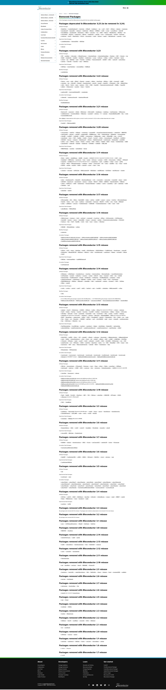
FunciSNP (91, 311)
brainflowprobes (113, 112)
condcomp (86, 368)
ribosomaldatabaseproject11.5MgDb (111, 300)
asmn (62, 524)
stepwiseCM (104, 442)
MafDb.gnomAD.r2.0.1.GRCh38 (68, 380)
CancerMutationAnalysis (116, 274)
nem (121, 341)
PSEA (93, 141)
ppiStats (99, 220)
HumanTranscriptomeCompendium (105, 132)
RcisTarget (122, 34)
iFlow (86, 544)
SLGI (87, 221)
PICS (87, 85)
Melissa (106, 32)
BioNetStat (113, 134)
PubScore (63, 221)
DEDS (102, 341)
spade (87, 498)
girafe (72, 81)
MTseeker (70, 341)
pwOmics (72, 134)
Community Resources (88, 675)
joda (94, 313)
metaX (113, 497)
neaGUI (123, 497)
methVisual (84, 315)
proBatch (99, 183)
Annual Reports (44, 23)
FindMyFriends (108, 250)
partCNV (116, 34)
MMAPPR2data (64, 148)
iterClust (69, 139)
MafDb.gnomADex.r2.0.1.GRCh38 (68, 378)
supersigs (119, 36)
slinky (92, 252)
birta (127, 342)
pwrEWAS (112, 163)
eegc (115, 136)
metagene (75, 139)
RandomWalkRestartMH (114, 113)
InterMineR (116, 138)
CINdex (106, 58)
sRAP (106, 339)
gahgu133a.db (64, 482)
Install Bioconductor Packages (111, 669)
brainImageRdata (71, 259)
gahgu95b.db (113, 484)
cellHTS (69, 497)
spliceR (108, 428)
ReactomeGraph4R (96, 59)
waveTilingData (112, 328)
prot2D (89, 413)
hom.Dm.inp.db (80, 355)
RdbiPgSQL (93, 572)
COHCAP (92, 158)
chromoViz (82, 620)
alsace (72, 250)
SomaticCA (81, 498)
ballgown (118, 29)
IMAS (101, 32)
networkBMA (81, 220)
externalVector (69, 544)
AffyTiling (63, 497)
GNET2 (87, 32)
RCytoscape (116, 442)
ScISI (82, 221)
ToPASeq (122, 281)
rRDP (117, 56)
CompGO (72, 275)
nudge (80, 413)
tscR (69, 185)
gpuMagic (67, 56)
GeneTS (69, 620)
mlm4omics (97, 368)
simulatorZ (111, 281)
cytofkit (90, 411)
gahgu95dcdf (106, 485)
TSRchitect (101, 221)
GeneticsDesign (105, 311)
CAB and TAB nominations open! (79, 3)
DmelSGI (63, 123)
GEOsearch (90, 457)
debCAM (121, 30)
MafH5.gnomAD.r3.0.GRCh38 (82, 300)
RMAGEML (85, 565)
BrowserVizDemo (65, 428)
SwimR (62, 254)
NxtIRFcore (69, 183)
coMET (122, 81)
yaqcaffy (68, 283)
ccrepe (107, 30)
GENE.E (84, 457)
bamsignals (124, 29)
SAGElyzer (63, 620)
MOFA (112, 315)
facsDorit (89, 288)
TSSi (89, 395)
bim (62, 627)
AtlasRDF (63, 457)
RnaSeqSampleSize (106, 368)
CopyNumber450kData (66, 462)
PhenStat (82, 59)
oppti (77, 59)
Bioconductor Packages (109, 677)
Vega (109, 344)
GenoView (87, 497)
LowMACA (106, 161)
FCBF (74, 138)
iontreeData (64, 418)
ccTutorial (63, 170)
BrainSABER (81, 200)
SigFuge (100, 36)
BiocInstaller (71, 411)
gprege (75, 220)
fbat (78, 586)
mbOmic (63, 163)
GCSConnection (110, 218)
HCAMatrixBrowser (104, 277)
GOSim (101, 138)
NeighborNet (115, 139)
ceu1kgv (68, 288)
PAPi (125, 341)
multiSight (84, 163)
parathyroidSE (64, 92)
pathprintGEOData (65, 328)
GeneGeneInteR (87, 83)
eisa (116, 275)
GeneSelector (107, 411)
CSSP (116, 158)
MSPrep (84, 34)
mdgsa (118, 277)
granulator (92, 32)
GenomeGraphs (70, 366)
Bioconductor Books (87, 667)
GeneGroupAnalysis (79, 544)
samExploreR (98, 281)
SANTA (82, 342)
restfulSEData (79, 148)
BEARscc (106, 81)
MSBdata (70, 418)
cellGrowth (91, 341)
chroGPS (98, 341)
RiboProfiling (76, 36)
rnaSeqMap (87, 281)
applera (75, 634)
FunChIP (96, 138)
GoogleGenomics (116, 411)
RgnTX (69, 36)
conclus (108, 200)
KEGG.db (63, 357)
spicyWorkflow (64, 72)
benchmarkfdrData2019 (74, 92)
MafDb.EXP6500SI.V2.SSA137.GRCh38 (106, 357)
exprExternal (71, 641)
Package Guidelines (63, 665)
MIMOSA (106, 181)
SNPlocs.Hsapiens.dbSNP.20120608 (108, 237)
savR (115, 183)
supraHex (77, 86)
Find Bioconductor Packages (110, 667)
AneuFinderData (71, 66)
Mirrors (42, 49)
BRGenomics (122, 112)
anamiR (80, 341)
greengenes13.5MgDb (96, 300)
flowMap (79, 138)
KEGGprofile (64, 252)
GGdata (95, 326)
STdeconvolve (70, 86)
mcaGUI (116, 313)
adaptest (63, 310)
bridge (87, 200)
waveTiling (87, 342)
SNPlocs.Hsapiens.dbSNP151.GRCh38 (108, 239)
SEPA (81, 368)
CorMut (93, 310)
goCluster (88, 641)
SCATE (125, 163)
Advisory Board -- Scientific (47, 17)
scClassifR (119, 252)
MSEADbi (83, 279)
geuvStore (63, 504)
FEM (70, 344)
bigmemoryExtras (96, 274)
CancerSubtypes (121, 134)
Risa (123, 113)
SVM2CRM (106, 395)
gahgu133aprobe (81, 482)
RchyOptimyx (115, 279)
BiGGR (62, 58)
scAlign (63, 203)
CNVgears (78, 132)
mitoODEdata (102, 326)
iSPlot (87, 620)
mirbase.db (63, 97)
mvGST (76, 428)
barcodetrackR (64, 30)
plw (91, 339)
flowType (73, 311)
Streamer (122, 56)
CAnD (77, 218)
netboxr (63, 183)
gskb (93, 288)
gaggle (88, 160)
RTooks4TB (91, 565)
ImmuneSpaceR (108, 138)
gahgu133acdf (72, 482)
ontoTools (73, 565)
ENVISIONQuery (100, 250)
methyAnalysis (76, 279)
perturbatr (93, 220)
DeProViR (73, 83)
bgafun (100, 342)
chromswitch (100, 180)
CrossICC (85, 275)
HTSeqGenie (112, 83)
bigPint (67, 158)
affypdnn (90, 337)
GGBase (112, 311)
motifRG (70, 337)
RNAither (74, 281)
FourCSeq (85, 311)
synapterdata (85, 92)
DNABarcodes (97, 136)
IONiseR (88, 29)
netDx (62, 85)
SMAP (126, 141)
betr (62, 471)
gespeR (99, 83)
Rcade (115, 201)
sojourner (75, 203)
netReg (83, 317)
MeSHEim (96, 457)
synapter (88, 81)
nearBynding (91, 34)
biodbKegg (105, 112)
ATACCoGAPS (91, 112)
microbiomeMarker (75, 113)
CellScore (100, 58)
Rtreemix (82, 81)
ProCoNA (73, 395)
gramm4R (124, 250)
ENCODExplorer (90, 250)
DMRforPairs (71, 160)
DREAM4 (63, 227)
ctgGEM (97, 200)
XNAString (86, 61)
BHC (99, 134)
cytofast (90, 275)
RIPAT (108, 141)
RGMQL (117, 85)
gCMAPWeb (117, 339)
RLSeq (112, 141)
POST (109, 279)
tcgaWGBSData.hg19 (81, 259)
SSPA (116, 281)
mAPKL (121, 161)
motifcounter (78, 34)
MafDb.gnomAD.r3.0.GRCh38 (67, 300)
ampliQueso (64, 411)
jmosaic (108, 497)
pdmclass (108, 457)
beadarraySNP (84, 134)
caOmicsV (83, 218)
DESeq (98, 310)
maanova (85, 181)
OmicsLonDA (97, 163)
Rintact (66, 600)
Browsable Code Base (63, 675)
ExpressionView (64, 277)
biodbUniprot (88, 58)
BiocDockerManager (86, 180)
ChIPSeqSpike (64, 275)
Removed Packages (45, 60)
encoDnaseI (64, 477)
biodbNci (75, 58)
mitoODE (91, 344)
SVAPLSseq (68, 321)
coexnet (103, 200)
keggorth (63, 593)
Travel (94, 165)
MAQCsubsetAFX (113, 288)
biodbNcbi (81, 58)
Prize (62, 319)
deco (120, 158)
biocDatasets (70, 579)
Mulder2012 (109, 326)
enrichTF (120, 136)
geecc (73, 344)
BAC (71, 200)
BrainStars (78, 250)
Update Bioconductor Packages (111, 671)
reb (71, 319)
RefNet (67, 339)
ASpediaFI (77, 180)
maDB (73, 537)
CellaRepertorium (65, 113)
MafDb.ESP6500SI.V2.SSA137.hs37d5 (87, 357)
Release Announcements (46, 57)
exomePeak (112, 366)
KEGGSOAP (92, 544)
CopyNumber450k (71, 457)
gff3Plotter (63, 634)
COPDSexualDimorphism (71, 524)
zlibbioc (93, 81)
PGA (115, 317)
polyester (105, 113)
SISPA (78, 165)
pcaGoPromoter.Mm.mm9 (90, 328)
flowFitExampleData (65, 326)
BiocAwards (43, 26)
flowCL (68, 201)
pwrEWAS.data (101, 170)
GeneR (79, 565)
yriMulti (119, 328)
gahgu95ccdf (81, 485)
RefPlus (98, 141)
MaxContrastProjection (82, 344)
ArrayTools (88, 274)
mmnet (102, 457)
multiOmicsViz (107, 139)
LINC (105, 313)
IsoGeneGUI (89, 201)
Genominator (104, 337)
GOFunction (124, 311)
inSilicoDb (93, 497)
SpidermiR (72, 143)
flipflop (106, 366)
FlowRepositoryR (74, 277)
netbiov (90, 163)
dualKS (83, 250)
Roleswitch (75, 319)
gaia (73, 201)
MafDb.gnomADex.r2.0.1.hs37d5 (68, 382)
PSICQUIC (121, 220)
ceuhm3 (73, 288)
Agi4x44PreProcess (65, 537)
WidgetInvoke (70, 613)
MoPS (96, 344)
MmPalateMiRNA (105, 315)
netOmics (96, 113)
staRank (63, 86)
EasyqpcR (106, 275)
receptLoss (63, 36)
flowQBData (68, 402)
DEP (62, 56)
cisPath (111, 58)
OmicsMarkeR (94, 317)
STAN (126, 183)
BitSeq (75, 200)
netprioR (97, 34)
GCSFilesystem (118, 218)
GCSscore (94, 160)
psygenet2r (71, 112)
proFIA (104, 183)
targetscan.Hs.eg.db (72, 97)
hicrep (75, 313)
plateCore (71, 368)
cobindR (96, 339)
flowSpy (68, 311)
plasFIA (69, 190)
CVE (80, 337)
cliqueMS (63, 136)
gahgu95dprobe (114, 485)
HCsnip (88, 442)
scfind (83, 339)
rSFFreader (113, 395)
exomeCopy (78, 160)
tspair (113, 203)
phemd (77, 141)
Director (63, 81)
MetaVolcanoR (82, 139)
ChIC (94, 180)
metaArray (122, 313)
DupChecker (64, 344)
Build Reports (61, 677)
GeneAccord (70, 181)
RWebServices (69, 498)
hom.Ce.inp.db (72, 355)
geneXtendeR (73, 32)
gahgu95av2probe (104, 484)
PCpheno (99, 279)
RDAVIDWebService (65, 281)
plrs (123, 317)
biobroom (79, 30)
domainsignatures (77, 442)
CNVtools (88, 310)
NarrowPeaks (69, 317)
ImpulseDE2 (88, 313)
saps (113, 457)
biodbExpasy (99, 112)
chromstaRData (80, 66)
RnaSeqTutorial (78, 433)
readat (76, 341)
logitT (100, 161)
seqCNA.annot (116, 170)
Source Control (61, 673)
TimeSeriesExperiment (101, 203)
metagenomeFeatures (66, 279)
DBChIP (96, 275)
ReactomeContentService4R (106, 85)
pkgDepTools (81, 183)
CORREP (82, 136)
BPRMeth (97, 30)
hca (97, 32)
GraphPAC (105, 83)
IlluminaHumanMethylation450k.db (69, 447)
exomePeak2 (64, 138)
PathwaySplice (108, 317)
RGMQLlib (87, 66)
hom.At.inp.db (64, 355)
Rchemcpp (86, 366)
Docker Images (107, 673)
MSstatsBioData (70, 227)
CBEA (111, 81)
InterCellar (81, 29)
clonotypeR (89, 218)
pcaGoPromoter (64, 342)
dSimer (101, 366)
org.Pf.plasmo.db (65, 264)
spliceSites (99, 395)
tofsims (96, 221)
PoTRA (107, 201)
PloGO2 (82, 141)
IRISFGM (63, 139)
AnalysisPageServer (75, 339)
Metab (68, 163)
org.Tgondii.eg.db (110, 487)
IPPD (118, 342)
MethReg (120, 32)
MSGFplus (80, 252)
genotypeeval (78, 181)
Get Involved (44, 43)
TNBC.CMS (104, 143)
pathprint (101, 317)
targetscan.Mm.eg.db (83, 97)
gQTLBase (63, 313)
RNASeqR (121, 201)
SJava (75, 498)
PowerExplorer (102, 344)
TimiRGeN (98, 143)
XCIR (118, 203)
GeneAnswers (117, 250)
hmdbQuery (94, 29)
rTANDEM (82, 319)
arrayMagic (75, 620)
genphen (70, 220)
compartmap (85, 132)
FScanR (90, 138)
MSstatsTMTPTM (72, 252)
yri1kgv (120, 288)
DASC (72, 428)
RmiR (72, 221)
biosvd (122, 342)
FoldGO (85, 138)
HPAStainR (125, 160)
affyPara (63, 250)
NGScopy (93, 395)
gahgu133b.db (90, 482)
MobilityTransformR (97, 139)
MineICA (71, 34)
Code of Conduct (41, 677)
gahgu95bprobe (65, 485)
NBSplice (122, 181)
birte (92, 368)
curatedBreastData (65, 41)
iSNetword (93, 620)
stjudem (123, 170)
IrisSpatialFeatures (65, 413)
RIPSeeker (76, 342)
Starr (62, 321)
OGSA (88, 317)
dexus (101, 275)
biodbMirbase (74, 158)
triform (75, 337)
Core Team (43, 35)
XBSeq (62, 283)
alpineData (63, 190)
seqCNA (74, 165)
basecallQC (72, 30)
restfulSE (77, 134)
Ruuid (110, 572)
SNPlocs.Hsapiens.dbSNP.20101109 (90, 237)
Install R (106, 665)
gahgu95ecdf (64, 487)
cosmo (62, 551)
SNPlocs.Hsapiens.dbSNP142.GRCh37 (89, 239)
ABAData (63, 259)
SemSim (63, 613)
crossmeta (63, 83)
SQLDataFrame (111, 36)
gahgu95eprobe (72, 487)
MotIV (62, 317)
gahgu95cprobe (89, 485)
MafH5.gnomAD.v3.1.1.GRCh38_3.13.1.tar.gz (70, 237)
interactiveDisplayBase (103, 56)
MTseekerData (64, 349)
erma (68, 81)
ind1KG (69, 504)
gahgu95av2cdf (95, 484)
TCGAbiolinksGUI (83, 203)
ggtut (70, 477)
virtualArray (70, 530)
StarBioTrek (84, 143)
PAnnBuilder (95, 428)
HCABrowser (88, 277)
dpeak (103, 136)
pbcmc (84, 413)
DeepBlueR (63, 160)
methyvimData (117, 326)
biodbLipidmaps (105, 134)
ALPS (68, 250)
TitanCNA (69, 61)
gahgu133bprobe (107, 482)
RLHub (85, 148)
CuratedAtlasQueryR (72, 29)
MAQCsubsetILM (85, 170)
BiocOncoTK (64, 112)
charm (91, 366)
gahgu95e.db (123, 485)
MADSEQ (72, 59)
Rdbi (88, 572)
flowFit (62, 311)
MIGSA (101, 181)
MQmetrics (83, 113)
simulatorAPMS (116, 572)
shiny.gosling (88, 36)
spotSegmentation (124, 319)
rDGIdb (77, 112)
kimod (87, 339)
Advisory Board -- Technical (47, 20)
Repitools (112, 56)
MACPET (102, 201)
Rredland (105, 572)
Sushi (91, 221)
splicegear (96, 337)
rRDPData (82, 41)
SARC (109, 59)
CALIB (85, 341)
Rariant (66, 319)
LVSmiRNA (108, 341)
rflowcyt (99, 572)
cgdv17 (78, 288)
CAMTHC (114, 368)
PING (91, 85)
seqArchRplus (122, 59)
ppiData (78, 227)
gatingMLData (64, 208)
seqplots (105, 281)
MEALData (71, 433)
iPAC (118, 83)
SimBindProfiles (119, 141)
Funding (43, 40)
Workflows (85, 671)
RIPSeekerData (73, 349)
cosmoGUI (68, 551)
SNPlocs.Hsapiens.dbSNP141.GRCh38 (70, 239)
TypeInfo (88, 86)
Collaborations (44, 32)
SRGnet (125, 252)
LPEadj (111, 161)
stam (62, 600)
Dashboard (40, 673)
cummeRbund (114, 30)
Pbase (96, 366)
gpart (76, 201)
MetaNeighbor (113, 32)
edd (62, 565)
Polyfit (104, 279)
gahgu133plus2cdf (65, 484)
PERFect (72, 141)
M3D (107, 342)
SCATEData (108, 170)
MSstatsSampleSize (76, 163)
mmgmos (70, 634)
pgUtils (78, 537)
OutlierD (89, 279)
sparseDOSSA (64, 143)
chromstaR (116, 81)
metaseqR (63, 315)
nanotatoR (90, 113)
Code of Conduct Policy (46, 29)
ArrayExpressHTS (70, 180)
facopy (95, 411)
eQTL (62, 293)
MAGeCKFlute (124, 83)
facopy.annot (71, 373)
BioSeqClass (75, 310)
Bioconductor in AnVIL (109, 675)
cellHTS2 (72, 132)
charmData (63, 373)
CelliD (102, 30)
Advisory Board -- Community (47, 14)
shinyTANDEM (99, 319)
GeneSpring (64, 572)
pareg (76, 85)
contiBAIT (69, 136)
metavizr (90, 181)
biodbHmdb (68, 58)
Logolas (110, 313)
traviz (80, 61)
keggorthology (76, 593)
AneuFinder (99, 81)
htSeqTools (79, 395)
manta (62, 339)
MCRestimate (115, 341)
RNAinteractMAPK (71, 123)
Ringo (120, 163)
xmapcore (98, 544)
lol (104, 342)
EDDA (111, 275)
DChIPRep (124, 339)
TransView (75, 61)
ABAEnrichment (64, 218)
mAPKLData (76, 170)
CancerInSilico (64, 132)
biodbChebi (85, 30)
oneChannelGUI (96, 442)
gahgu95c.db (73, 485)
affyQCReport (71, 274)
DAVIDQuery (80, 497)
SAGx (92, 281)
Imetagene (112, 277)
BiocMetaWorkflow (65, 102)
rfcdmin (83, 641)
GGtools (118, 311)
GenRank (97, 311)
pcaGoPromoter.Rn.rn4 (102, 328)
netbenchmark (76, 317)
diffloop (102, 218)
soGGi (94, 36)
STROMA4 (91, 143)
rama (111, 201)
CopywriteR (114, 180)
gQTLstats (70, 313)
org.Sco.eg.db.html (100, 487)
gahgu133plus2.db (116, 482)
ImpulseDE (81, 313)
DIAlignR (79, 83)
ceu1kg (62, 288)
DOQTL (119, 395)
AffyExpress (64, 274)
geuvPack (82, 326)
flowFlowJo (86, 524)
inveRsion (81, 201)
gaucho (100, 411)
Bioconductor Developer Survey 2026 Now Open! (83, 1)
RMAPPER (63, 530)
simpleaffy (116, 319)
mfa (124, 32)
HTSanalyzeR (79, 366)
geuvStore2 (89, 326)
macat (116, 161)
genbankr (100, 160)
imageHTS (63, 161)
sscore (89, 165)
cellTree (92, 200)
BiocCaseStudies (106, 274)
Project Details (41, 675)
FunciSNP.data (75, 326)
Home (60, 13)
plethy (106, 163)
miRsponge (63, 397)
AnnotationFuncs (80, 274)
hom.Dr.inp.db (89, 355)
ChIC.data (69, 170)
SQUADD (78, 143)
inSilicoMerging (101, 497)
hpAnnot (63, 46)
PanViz (72, 85)
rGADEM (105, 59)
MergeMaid (112, 342)
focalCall (79, 311)
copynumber (107, 180)
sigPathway (120, 183)
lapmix (122, 58)
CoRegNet (76, 136)
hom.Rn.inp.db (114, 355)
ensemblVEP (92, 132)
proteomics (63, 232)
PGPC (62, 402)
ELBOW (120, 275)
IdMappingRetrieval (123, 337)
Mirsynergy (97, 315)
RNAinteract (83, 112)
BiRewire (92, 30)
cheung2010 (64, 433)
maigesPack (117, 132)
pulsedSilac (110, 183)
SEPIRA (63, 165)
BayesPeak (94, 342)
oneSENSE (122, 139)
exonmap (63, 579)
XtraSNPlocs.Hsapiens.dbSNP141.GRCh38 (70, 241)
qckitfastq (88, 59)
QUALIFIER (64, 337)
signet (110, 319)
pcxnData (72, 148)
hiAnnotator (74, 56)
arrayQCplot (67, 627)
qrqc (117, 163)
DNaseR (80, 524)
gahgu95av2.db (86, 484)
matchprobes (64, 586)
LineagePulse (94, 161)
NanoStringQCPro (114, 181)
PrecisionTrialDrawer (90, 183)
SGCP (107, 29)
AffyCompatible (64, 200)
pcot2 (94, 279)
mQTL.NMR (74, 413)
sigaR (106, 319)
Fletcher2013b (74, 41)
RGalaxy (113, 252)
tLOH (124, 36)
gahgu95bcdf (121, 484)
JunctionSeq (100, 313)
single (126, 113)
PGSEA (119, 317)
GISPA (105, 160)
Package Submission (63, 667)
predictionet (107, 252)
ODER (74, 183)
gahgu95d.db (98, 485)
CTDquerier (64, 341)
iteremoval (95, 201)
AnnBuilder (63, 607)
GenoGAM (63, 220)
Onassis (88, 220)
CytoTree (114, 200)
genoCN (94, 83)
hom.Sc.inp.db (122, 355)
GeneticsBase (72, 586)
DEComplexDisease (122, 200)
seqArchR (115, 59)
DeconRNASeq (64, 32)
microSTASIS (64, 34)
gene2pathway (76, 551)
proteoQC (84, 337)
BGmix (62, 158)
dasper (120, 180)
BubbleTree (63, 29)
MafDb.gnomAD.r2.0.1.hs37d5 (68, 384)
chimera (116, 310)
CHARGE (82, 310)
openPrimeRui (64, 134)
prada (127, 317)
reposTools (63, 641)
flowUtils (63, 201)
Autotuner (72, 218)
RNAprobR (80, 281)
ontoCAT (82, 428)
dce (68, 83)
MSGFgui (87, 252)
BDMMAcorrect (92, 134)
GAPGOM (63, 181)
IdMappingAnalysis (112, 337)
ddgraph (69, 442)
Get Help (85, 677)
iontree (110, 442)
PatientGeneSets (65, 558)
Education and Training (88, 665)
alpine (62, 180)
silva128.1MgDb (124, 300)
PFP (102, 163)
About (65, 13)
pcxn (67, 141)
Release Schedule (62, 669)
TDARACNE (91, 203)
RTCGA (82, 36)
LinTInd (63, 59)
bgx (127, 56)
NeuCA (67, 85)
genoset (81, 277)
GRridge (119, 160)
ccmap (94, 58)
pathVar (63, 141)
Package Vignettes (87, 669)
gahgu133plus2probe (76, 484)
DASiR (74, 497)
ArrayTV (68, 310)
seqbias (68, 165)
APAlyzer (113, 29)
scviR (103, 29)
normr (102, 34)
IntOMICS (122, 138)
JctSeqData (105, 288)
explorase (122, 310)
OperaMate (88, 428)
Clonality (86, 158)
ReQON (103, 141)
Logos (42, 46)
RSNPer (70, 607)
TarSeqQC (63, 185)
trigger (82, 86)
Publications (86, 673)
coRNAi (79, 457)
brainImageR (64, 368)
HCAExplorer (95, 277)
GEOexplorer (81, 32)
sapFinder (88, 319)
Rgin (69, 221)
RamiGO (95, 413)
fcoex (84, 160)
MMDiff (118, 497)
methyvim (90, 315)
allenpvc (77, 373)
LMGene (101, 339)
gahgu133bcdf (98, 482)
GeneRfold (67, 565)
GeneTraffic (71, 572)
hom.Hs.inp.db (97, 355)
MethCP (96, 181)
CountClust (96, 218)
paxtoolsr (82, 85)
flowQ (62, 395)
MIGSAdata (93, 170)
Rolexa (62, 498)
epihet (125, 180)
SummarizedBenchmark (66, 115)
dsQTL (83, 288)
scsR (94, 319)
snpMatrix (124, 572)
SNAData (77, 641)
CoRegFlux (78, 275)
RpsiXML (77, 221)
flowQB (67, 395)
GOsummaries (112, 160)
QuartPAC (96, 85)
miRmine (90, 139)
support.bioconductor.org (48, 683)
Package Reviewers (45, 52)
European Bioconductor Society (48, 37)
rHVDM (76, 368)
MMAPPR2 (124, 132)
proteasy (88, 141)
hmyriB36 (98, 288)
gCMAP (111, 339)
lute (67, 59)
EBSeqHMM (109, 136)
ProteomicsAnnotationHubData (110, 220)
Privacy (42, 55)
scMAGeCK (69, 203)
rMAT (84, 395)
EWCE (84, 442)
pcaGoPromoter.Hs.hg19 (76, 328)
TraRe (109, 203)
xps (80, 321)
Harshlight (116, 58)
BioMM (80, 158)
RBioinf (76, 81)
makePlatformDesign (80, 572)
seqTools (63, 61)
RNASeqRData (72, 208)
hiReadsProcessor (82, 56)
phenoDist (102, 428)
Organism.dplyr (108, 34)
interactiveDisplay (92, 56)
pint (71, 342)
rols (99, 29)
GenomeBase (96, 641)
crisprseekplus (89, 136)
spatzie (105, 36)
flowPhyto (93, 524)
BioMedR (63, 442)
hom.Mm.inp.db (105, 355)
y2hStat (102, 641)
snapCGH (84, 165)
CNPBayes (118, 366)
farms (70, 138)
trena (99, 165)
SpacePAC (122, 85)
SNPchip (63, 366)
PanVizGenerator (98, 252)
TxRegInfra (74, 321)
